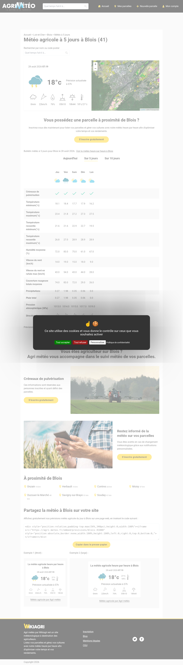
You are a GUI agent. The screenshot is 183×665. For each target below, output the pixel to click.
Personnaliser (97, 342)
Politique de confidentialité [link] (118, 342)
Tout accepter (63, 342)
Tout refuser (80, 342)
